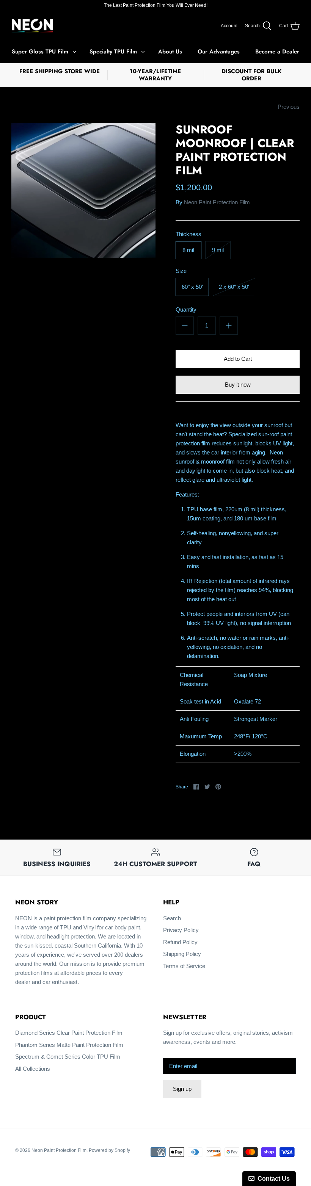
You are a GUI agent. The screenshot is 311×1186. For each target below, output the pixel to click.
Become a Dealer (277, 51)
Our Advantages (219, 51)
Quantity (186, 309)
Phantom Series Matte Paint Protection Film (69, 1045)
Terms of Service (184, 966)
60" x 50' (192, 287)
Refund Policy (180, 942)
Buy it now (238, 384)
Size (181, 271)
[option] (83, 190)
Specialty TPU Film (113, 51)
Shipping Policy (182, 954)
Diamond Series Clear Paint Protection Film (69, 1032)
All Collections (32, 1068)
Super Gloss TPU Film (40, 51)
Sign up (182, 1089)
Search (172, 918)
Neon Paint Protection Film (217, 202)
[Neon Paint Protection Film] (32, 26)
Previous (289, 106)
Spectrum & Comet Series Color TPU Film (67, 1056)
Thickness (188, 234)
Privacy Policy (181, 930)
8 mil (188, 250)
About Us (170, 51)
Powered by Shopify (109, 1150)
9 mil (218, 250)
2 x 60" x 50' (234, 287)
